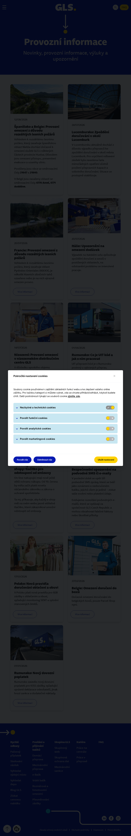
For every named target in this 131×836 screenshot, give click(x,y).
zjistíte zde (74, 396)
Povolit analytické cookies (35, 428)
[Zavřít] (114, 376)
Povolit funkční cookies (33, 418)
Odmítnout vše (44, 459)
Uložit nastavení (106, 459)
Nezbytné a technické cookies (38, 407)
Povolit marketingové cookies (37, 438)
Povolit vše (22, 459)
